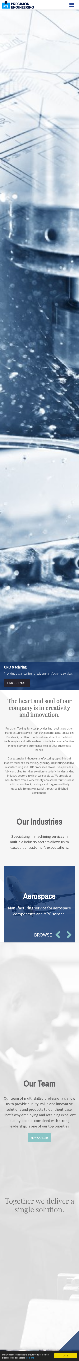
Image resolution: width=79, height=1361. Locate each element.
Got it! (65, 1355)
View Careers (39, 1138)
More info (30, 1357)
